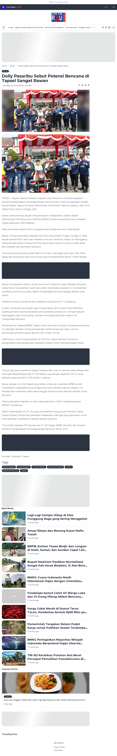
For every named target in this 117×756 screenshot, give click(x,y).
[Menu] (3, 27)
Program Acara (84, 27)
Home (10, 27)
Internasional (71, 27)
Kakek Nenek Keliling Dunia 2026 (29, 27)
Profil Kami (96, 27)
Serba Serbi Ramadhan (54, 27)
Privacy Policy (59, 747)
